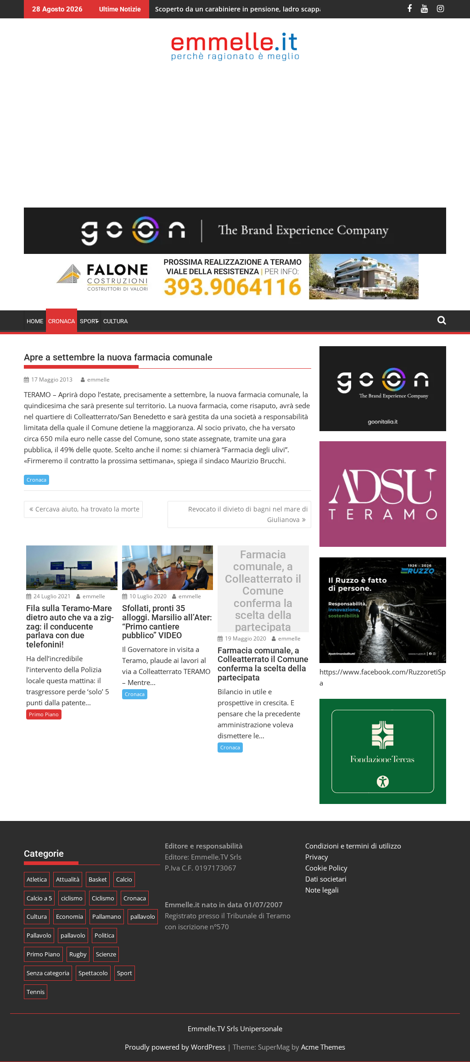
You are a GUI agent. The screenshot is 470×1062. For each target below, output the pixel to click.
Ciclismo (103, 898)
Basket (98, 879)
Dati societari (326, 878)
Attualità (67, 879)
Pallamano (106, 916)
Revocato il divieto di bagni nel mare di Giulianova (248, 514)
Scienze (106, 954)
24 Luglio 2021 (51, 596)
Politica (104, 935)
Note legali (322, 889)
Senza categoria (48, 973)
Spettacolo (93, 973)
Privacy (316, 856)
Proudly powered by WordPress (175, 1046)
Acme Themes (323, 1046)
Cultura (115, 321)
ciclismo (72, 898)
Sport (124, 973)
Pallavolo (39, 935)
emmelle (98, 379)
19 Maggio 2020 (245, 638)
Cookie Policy (326, 867)
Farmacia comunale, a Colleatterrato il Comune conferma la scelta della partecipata (263, 591)
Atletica (37, 879)
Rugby (78, 954)
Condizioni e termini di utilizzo (353, 845)
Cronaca (61, 321)
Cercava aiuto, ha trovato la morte (87, 509)
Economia (69, 916)
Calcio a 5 (39, 898)
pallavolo (142, 916)
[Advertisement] (235, 134)
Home (35, 321)
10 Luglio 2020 (147, 596)
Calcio (124, 879)
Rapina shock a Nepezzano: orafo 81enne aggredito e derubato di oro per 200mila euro (292, 9)
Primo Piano (44, 714)
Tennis (36, 992)
